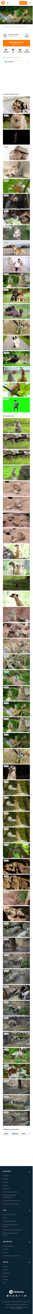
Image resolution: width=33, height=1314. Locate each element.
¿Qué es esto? (17, 57)
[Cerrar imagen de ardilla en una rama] (16, 185)
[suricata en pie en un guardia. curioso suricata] (16, 645)
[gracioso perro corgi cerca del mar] (16, 247)
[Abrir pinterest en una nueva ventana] (16, 1297)
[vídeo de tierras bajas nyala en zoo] (16, 1070)
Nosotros (5, 1254)
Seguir (27, 36)
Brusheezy (6, 1175)
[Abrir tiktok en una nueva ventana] (19, 1297)
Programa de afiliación (10, 1220)
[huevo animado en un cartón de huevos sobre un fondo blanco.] (16, 152)
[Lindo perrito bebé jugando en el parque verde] (16, 294)
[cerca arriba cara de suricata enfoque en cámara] (16, 550)
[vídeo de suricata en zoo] (16, 279)
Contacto (5, 1250)
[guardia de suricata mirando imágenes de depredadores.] (16, 472)
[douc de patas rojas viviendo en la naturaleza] (16, 200)
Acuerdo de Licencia (9, 1214)
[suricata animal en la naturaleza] (16, 424)
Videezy (5, 1181)
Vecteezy (5, 1178)
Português (6, 1274)
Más (4, 1284)
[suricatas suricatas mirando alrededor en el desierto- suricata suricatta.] (16, 865)
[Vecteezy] (3, 3)
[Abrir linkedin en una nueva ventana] (13, 1297)
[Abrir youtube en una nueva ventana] (24, 1297)
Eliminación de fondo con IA (11, 1200)
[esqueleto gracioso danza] (16, 136)
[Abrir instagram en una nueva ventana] (10, 1297)
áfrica (6, 1133)
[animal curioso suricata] (16, 326)
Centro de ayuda (8, 1247)
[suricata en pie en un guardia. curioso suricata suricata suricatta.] (16, 613)
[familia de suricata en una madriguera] (16, 912)
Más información (9, 61)
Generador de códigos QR (11, 1203)
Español (5, 1271)
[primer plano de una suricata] (16, 771)
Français (5, 1281)
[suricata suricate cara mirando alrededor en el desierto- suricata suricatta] (16, 881)
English (5, 1268)
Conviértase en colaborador (11, 1257)
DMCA (5, 1217)
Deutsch (5, 1277)
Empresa (5, 1185)
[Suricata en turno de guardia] (16, 582)
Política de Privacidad (21, 1310)
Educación (6, 1188)
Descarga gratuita (16, 43)
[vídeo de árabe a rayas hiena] (16, 928)
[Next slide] (26, 1133)
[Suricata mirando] (16, 786)
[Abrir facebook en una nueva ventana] (7, 1297)
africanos (15, 1133)
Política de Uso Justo (15, 1311)
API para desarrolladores (10, 1191)
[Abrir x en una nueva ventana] (21, 1297)
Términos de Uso (9, 1310)
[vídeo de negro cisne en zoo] (16, 357)
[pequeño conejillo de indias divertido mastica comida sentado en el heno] (16, 216)
